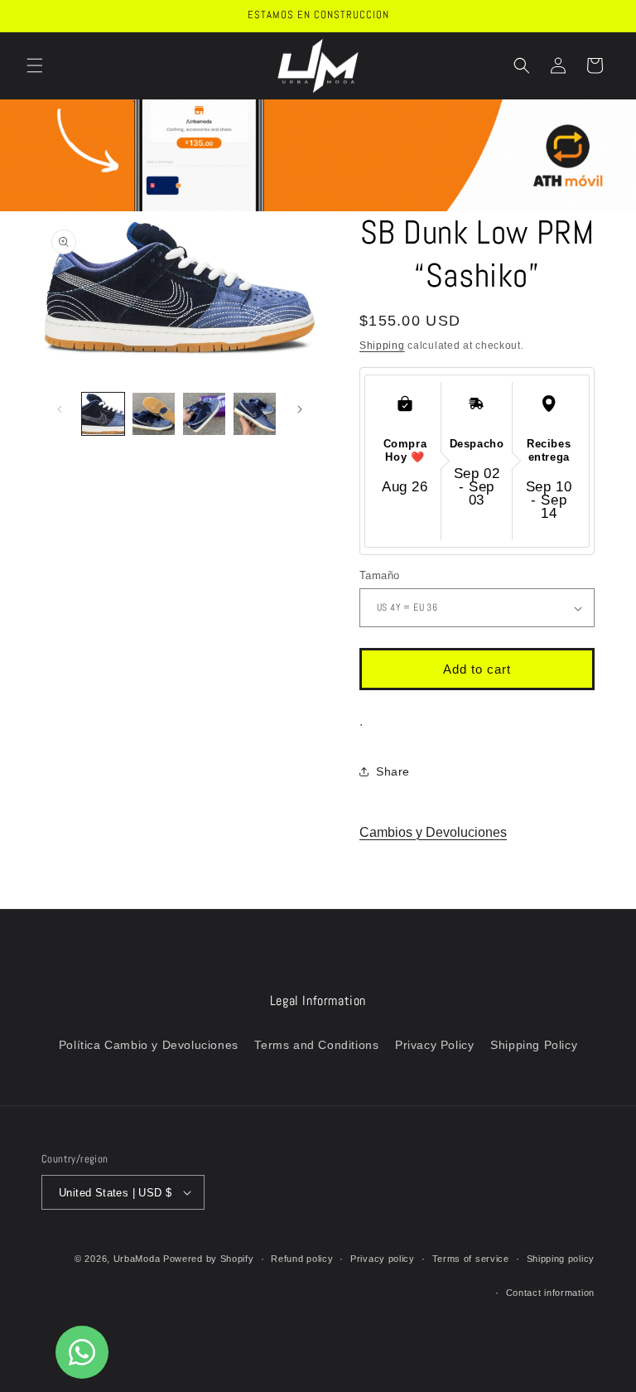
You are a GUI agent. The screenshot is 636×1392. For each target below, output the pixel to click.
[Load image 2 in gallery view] (153, 414)
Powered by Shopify (208, 1259)
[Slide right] (300, 409)
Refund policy (302, 1259)
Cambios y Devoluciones (433, 832)
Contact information (550, 1293)
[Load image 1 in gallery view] (103, 414)
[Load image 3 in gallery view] (204, 414)
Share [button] (393, 771)
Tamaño (379, 575)
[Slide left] (59, 409)
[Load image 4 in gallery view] (255, 414)
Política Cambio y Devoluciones (148, 1044)
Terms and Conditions (316, 1044)
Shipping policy (561, 1259)
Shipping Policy (533, 1044)
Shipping (382, 345)
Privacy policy (382, 1259)
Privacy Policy (434, 1044)
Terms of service (470, 1259)
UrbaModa (138, 1259)
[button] (35, 65)
